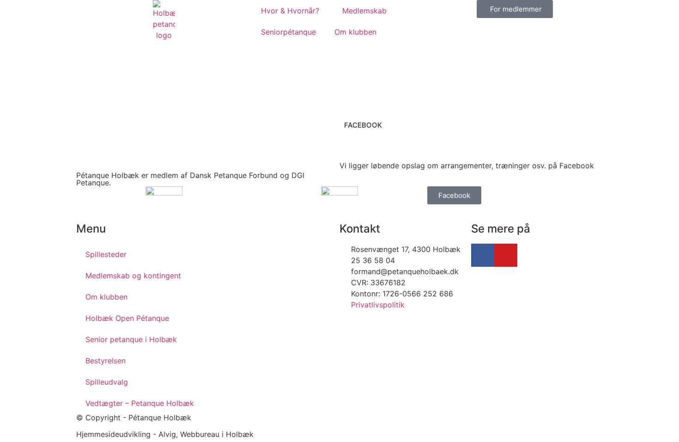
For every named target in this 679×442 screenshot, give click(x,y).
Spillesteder (106, 254)
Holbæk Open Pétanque (127, 318)
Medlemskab (364, 10)
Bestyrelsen (105, 360)
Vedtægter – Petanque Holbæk (139, 403)
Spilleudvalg (106, 382)
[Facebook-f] (482, 255)
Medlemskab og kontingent (133, 275)
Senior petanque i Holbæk (131, 339)
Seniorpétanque (288, 32)
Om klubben (355, 32)
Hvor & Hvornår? (290, 10)
